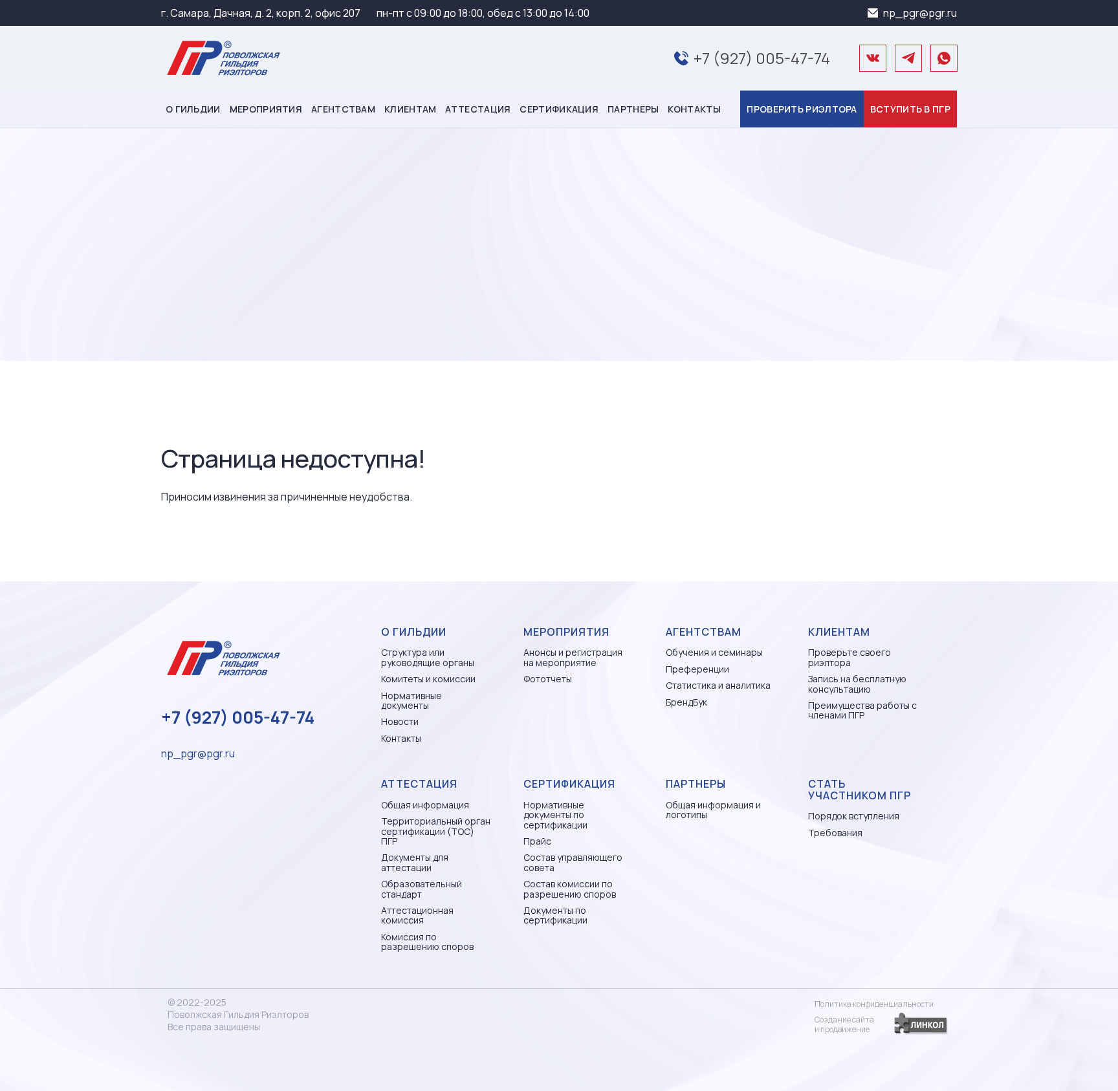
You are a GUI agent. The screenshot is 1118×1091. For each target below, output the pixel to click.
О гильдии (193, 109)
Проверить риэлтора (802, 109)
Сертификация (559, 109)
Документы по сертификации (555, 915)
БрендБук (686, 702)
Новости (400, 721)
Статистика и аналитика (718, 685)
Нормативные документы (411, 701)
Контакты (694, 109)
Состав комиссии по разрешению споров (569, 889)
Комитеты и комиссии (428, 679)
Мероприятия (266, 109)
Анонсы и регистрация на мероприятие (572, 657)
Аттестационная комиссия (417, 915)
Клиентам (410, 109)
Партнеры (633, 109)
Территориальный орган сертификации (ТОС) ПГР (435, 831)
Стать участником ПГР (859, 790)
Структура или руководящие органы (427, 657)
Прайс (537, 841)
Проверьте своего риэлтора (849, 657)
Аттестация (477, 109)
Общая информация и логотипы (713, 810)
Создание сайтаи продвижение (844, 1024)
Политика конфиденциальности (874, 1004)
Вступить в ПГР (910, 109)
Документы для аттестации (414, 862)
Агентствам (343, 109)
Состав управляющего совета (572, 862)
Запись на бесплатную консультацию (857, 684)
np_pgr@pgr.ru (920, 13)
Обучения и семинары (714, 652)
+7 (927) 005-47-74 (762, 58)
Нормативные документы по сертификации (555, 815)
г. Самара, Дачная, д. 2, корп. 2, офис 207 (260, 13)
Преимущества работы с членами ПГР (862, 710)
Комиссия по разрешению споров (427, 942)
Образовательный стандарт (421, 889)
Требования (835, 832)
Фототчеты (547, 679)
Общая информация (425, 805)
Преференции (697, 669)
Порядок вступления (853, 816)
